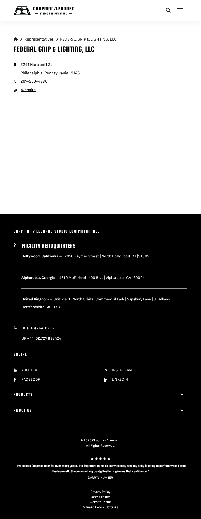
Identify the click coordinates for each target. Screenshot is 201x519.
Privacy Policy (100, 492)
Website (28, 89)
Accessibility (100, 497)
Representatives (39, 39)
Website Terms (100, 502)
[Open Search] (168, 10)
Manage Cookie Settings (100, 507)
